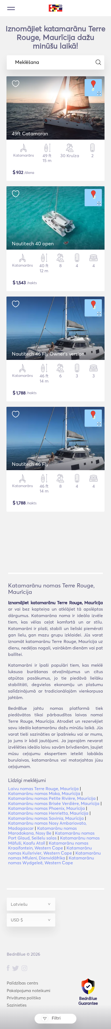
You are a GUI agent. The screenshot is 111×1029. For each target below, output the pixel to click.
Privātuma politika (24, 997)
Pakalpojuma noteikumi (28, 990)
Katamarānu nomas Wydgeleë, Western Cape (51, 860)
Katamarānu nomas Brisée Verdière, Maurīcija (53, 803)
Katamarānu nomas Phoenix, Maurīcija (46, 808)
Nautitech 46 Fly (30, 464)
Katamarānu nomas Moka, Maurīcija (44, 793)
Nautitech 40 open (33, 243)
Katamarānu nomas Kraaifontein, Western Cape (48, 845)
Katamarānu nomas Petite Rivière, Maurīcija (52, 798)
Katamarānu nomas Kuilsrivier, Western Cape (50, 850)
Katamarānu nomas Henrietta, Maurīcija (48, 813)
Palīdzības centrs (22, 983)
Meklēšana (27, 62)
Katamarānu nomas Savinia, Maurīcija (46, 818)
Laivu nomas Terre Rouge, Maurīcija (43, 788)
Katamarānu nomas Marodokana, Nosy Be (42, 830)
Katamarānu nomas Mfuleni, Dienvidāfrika (54, 855)
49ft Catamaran (30, 133)
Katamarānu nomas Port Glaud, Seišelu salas (51, 835)
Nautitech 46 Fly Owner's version (48, 354)
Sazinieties (17, 1005)
